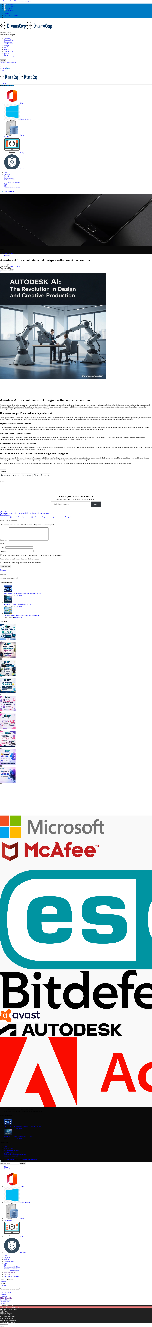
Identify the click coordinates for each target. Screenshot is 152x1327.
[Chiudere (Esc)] (1, 1324)
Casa (1, 253)
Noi (5, 1146)
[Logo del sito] (13, 31)
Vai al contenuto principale (22, 1)
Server (6, 55)
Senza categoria (9, 253)
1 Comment (19, 595)
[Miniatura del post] (8, 592)
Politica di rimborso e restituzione (15, 1154)
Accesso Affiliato (14, 182)
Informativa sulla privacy (12, 1150)
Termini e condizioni (11, 1156)
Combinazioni (8, 44)
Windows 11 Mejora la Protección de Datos (18, 604)
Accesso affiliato (13, 1271)
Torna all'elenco (5, 515)
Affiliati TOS (8, 1152)
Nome (2, 543)
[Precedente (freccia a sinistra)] (1, 1326)
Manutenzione (8, 51)
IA (5, 47)
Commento (4, 540)
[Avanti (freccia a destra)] (3, 1326)
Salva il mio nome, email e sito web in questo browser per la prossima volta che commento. (32, 555)
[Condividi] (3, 1324)
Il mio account (8, 1148)
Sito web (3, 551)
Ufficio (6, 53)
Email (2, 547)
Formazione (8, 42)
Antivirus (7, 38)
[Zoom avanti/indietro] (7, 1324)
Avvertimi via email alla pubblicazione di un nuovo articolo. (21, 563)
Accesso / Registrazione (12, 1276)
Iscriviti (95, 504)
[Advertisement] (62, 800)
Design (6, 46)
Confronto (7, 1274)
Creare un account (6, 1292)
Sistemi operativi (9, 57)
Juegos (6, 49)
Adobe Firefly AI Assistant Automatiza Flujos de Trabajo (22, 593)
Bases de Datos (9, 40)
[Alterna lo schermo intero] (5, 1324)
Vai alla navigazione (7, 1)
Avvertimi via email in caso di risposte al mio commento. (20, 559)
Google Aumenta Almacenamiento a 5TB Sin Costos (21, 615)
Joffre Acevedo (15, 266)
